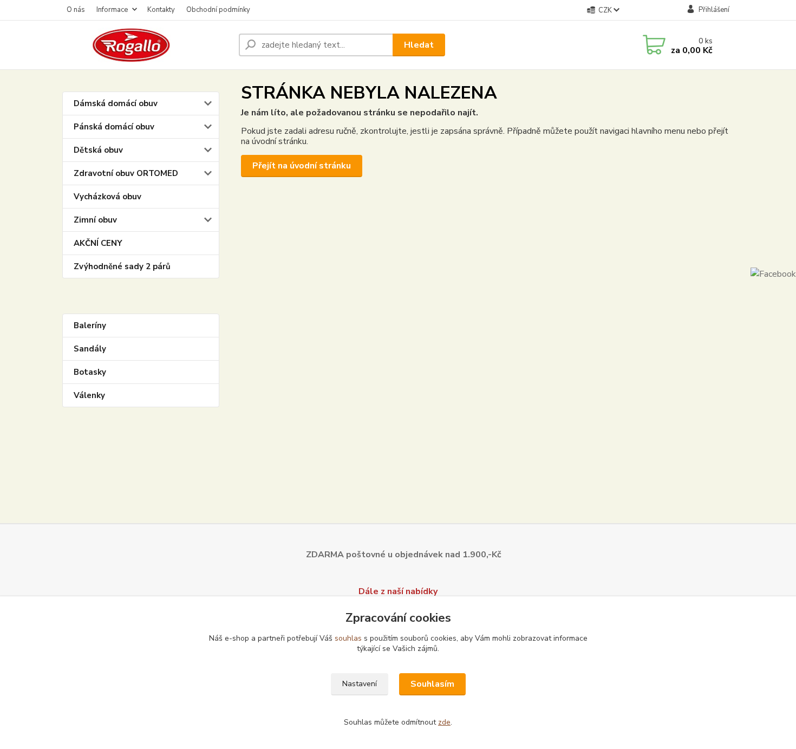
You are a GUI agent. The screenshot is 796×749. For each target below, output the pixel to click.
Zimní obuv (95, 219)
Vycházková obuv (107, 196)
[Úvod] (146, 45)
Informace (112, 10)
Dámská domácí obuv (116, 103)
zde (444, 722)
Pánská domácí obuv (114, 126)
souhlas (348, 638)
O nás (76, 10)
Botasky (90, 372)
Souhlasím (432, 684)
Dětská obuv (98, 150)
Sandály (90, 348)
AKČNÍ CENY (98, 243)
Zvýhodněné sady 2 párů (122, 266)
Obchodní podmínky (218, 10)
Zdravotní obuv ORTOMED (126, 173)
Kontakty (161, 10)
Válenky (89, 395)
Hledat (419, 45)
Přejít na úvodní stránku (301, 166)
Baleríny (90, 325)
